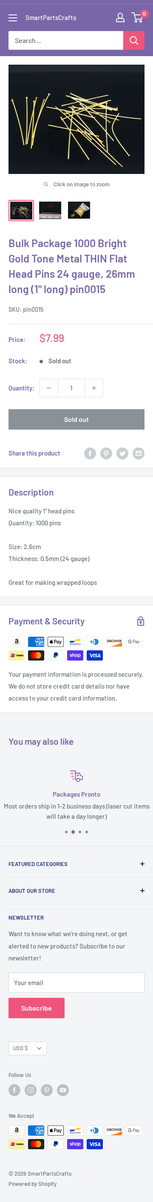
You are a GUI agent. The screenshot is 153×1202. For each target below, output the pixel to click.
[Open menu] (12, 17)
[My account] (120, 17)
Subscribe (36, 1008)
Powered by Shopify (32, 1183)
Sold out (76, 419)
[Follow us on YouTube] (63, 1090)
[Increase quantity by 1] (94, 388)
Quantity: (21, 388)
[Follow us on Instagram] (31, 1090)
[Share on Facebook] (90, 453)
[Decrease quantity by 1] (49, 388)
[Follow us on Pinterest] (47, 1090)
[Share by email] (138, 453)
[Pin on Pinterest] (106, 453)
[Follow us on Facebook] (14, 1090)
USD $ (20, 1048)
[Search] (133, 40)
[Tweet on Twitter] (122, 453)
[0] (137, 17)
